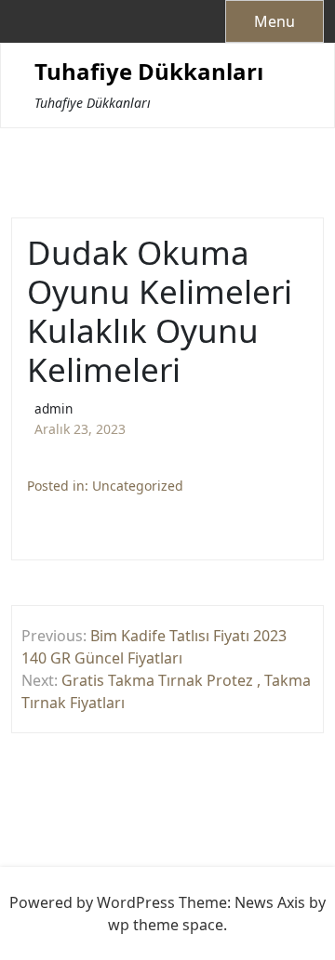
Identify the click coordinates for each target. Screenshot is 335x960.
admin (53, 408)
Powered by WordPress (92, 902)
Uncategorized (137, 485)
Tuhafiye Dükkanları (148, 72)
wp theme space (165, 924)
